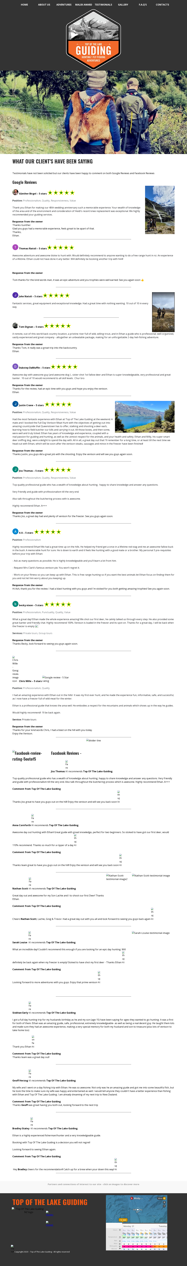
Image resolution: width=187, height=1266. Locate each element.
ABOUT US (44, 4)
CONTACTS (162, 4)
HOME (24, 4)
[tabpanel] (93, 40)
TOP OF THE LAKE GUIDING (50, 1202)
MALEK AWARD (83, 4)
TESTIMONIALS (103, 4)
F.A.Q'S (143, 4)
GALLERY (123, 4)
